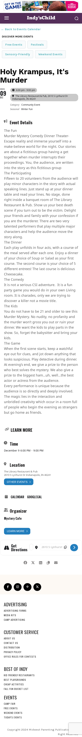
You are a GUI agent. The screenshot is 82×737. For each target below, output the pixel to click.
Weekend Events (50, 54)
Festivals (37, 44)
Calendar (17, 497)
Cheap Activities (14, 684)
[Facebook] (8, 587)
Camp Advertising (14, 619)
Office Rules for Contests (20, 656)
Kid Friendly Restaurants (19, 675)
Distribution (12, 647)
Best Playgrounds (15, 679)
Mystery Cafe (13, 518)
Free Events (13, 44)
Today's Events (13, 717)
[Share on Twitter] (33, 562)
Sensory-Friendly (17, 54)
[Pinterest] (27, 587)
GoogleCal (34, 497)
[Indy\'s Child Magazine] (41, 18)
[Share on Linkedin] (40, 562)
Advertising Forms (15, 610)
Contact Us (11, 642)
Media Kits (10, 615)
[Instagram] (18, 587)
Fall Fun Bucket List (16, 688)
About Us (9, 638)
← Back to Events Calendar (21, 29)
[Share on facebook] (25, 562)
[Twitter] (37, 587)
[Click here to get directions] (74, 547)
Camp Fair (9, 703)
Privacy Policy (12, 652)
